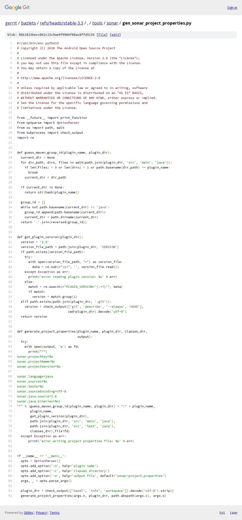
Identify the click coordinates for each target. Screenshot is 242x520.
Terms (55, 512)
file (102, 35)
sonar (112, 23)
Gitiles (28, 512)
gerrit (11, 23)
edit (115, 35)
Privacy (41, 512)
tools (97, 23)
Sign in (232, 7)
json (233, 512)
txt (222, 512)
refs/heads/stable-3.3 (61, 23)
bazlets (28, 23)
